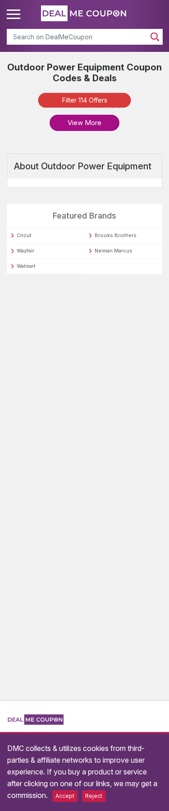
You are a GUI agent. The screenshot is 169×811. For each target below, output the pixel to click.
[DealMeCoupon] (35, 722)
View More (84, 122)
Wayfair (25, 250)
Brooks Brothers (116, 235)
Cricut (24, 235)
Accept (64, 795)
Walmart (26, 266)
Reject (93, 795)
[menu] (15, 14)
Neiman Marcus (113, 250)
